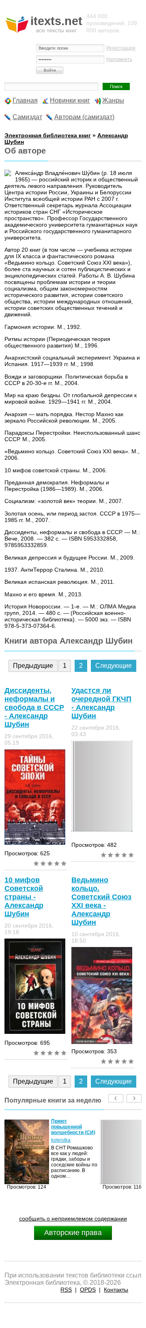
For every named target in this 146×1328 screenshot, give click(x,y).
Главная (25, 100)
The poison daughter (93, 1124)
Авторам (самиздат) (84, 117)
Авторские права (73, 1233)
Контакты (116, 1289)
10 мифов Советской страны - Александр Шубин (23, 897)
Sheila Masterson (100, 1134)
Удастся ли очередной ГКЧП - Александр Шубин (101, 703)
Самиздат (27, 117)
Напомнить (119, 59)
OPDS (88, 1289)
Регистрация (120, 48)
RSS (66, 1289)
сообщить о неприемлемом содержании (73, 1218)
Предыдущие (33, 665)
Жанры (113, 100)
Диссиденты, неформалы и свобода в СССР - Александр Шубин (34, 707)
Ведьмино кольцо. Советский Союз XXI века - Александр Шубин (101, 901)
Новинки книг (70, 100)
